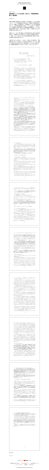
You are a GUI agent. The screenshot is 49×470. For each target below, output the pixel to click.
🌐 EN (30, 460)
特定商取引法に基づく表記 (14, 463)
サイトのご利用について (25, 463)
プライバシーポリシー (19, 464)
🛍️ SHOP (19, 460)
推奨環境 (25, 464)
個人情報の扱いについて (35, 463)
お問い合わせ (31, 464)
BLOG (14, 11)
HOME (10, 11)
